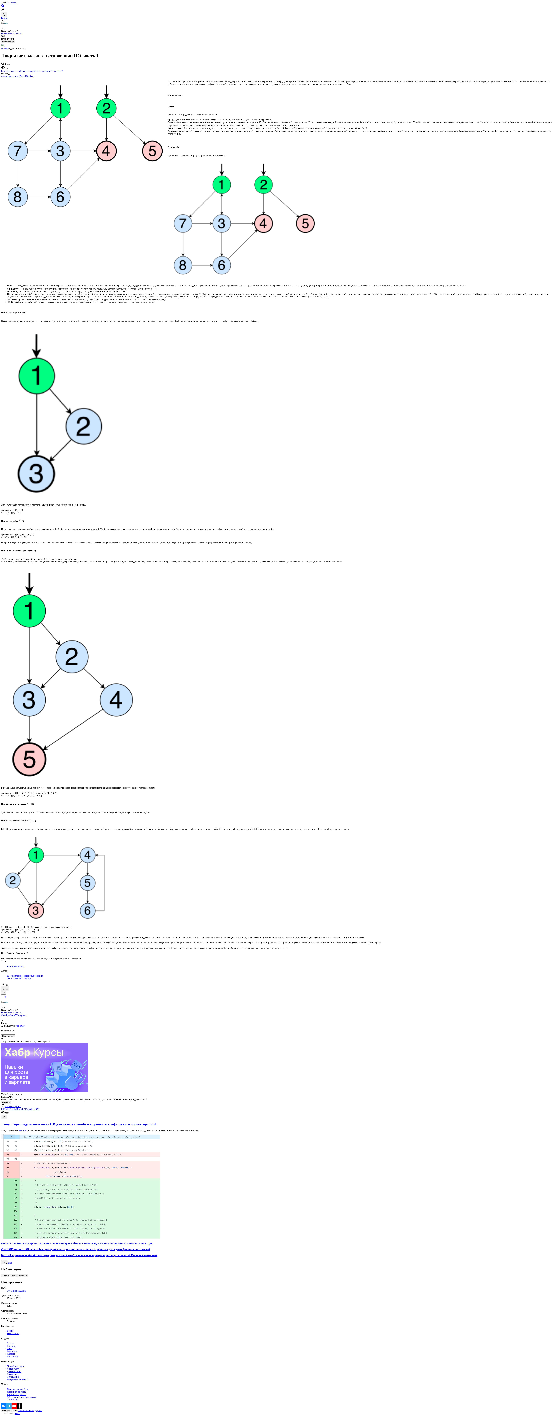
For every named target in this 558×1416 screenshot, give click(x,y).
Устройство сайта (15, 1366)
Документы (12, 1374)
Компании (12, 1351)
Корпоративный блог (17, 1389)
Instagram (21, 1015)
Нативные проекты (16, 1394)
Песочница (12, 1356)
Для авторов (13, 1369)
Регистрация (13, 1333)
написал (23, 1130)
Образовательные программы (21, 1397)
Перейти (6, 1102)
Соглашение (13, 1376)
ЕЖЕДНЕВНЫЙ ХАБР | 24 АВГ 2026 (20, 1109)
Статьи (10, 1343)
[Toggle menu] (2, 3)
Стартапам (12, 1399)
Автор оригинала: (17, 76)
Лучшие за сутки (9, 1276)
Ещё (10, 1263)
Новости (11, 1346)
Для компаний (14, 1371)
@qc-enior (19, 1026)
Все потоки (11, 2)
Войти (10, 1331)
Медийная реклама (16, 1392)
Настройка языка (9, 1411)
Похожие (23, 1276)
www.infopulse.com (16, 1290)
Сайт (3, 1015)
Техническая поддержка (30, 1410)
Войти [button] (4, 18)
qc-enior (5, 48)
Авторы (11, 1354)
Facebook (10, 1015)
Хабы (9, 1348)
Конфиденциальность (17, 1379)
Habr (17, 1413)
